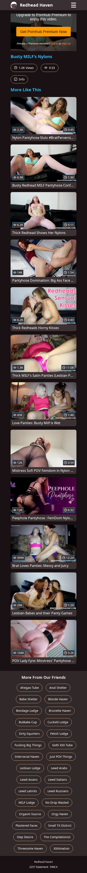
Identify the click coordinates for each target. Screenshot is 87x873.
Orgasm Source (30, 814)
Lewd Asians (29, 779)
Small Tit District (59, 825)
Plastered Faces (27, 825)
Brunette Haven (60, 711)
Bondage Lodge (27, 711)
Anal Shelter (58, 688)
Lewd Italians (57, 779)
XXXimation (61, 848)
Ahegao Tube (29, 688)
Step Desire (25, 837)
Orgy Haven (60, 814)
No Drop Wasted (57, 802)
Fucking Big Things (28, 745)
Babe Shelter (28, 699)
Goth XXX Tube (62, 745)
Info (21, 79)
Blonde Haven (58, 699)
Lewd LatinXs (28, 791)
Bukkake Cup (28, 722)
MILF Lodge (27, 802)
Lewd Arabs (59, 768)
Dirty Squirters (29, 734)
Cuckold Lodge (58, 722)
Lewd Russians (58, 791)
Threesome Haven (30, 848)
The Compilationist (57, 837)
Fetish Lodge (59, 734)
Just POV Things (61, 757)
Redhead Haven (36, 5)
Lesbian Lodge (30, 768)
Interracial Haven (27, 757)
